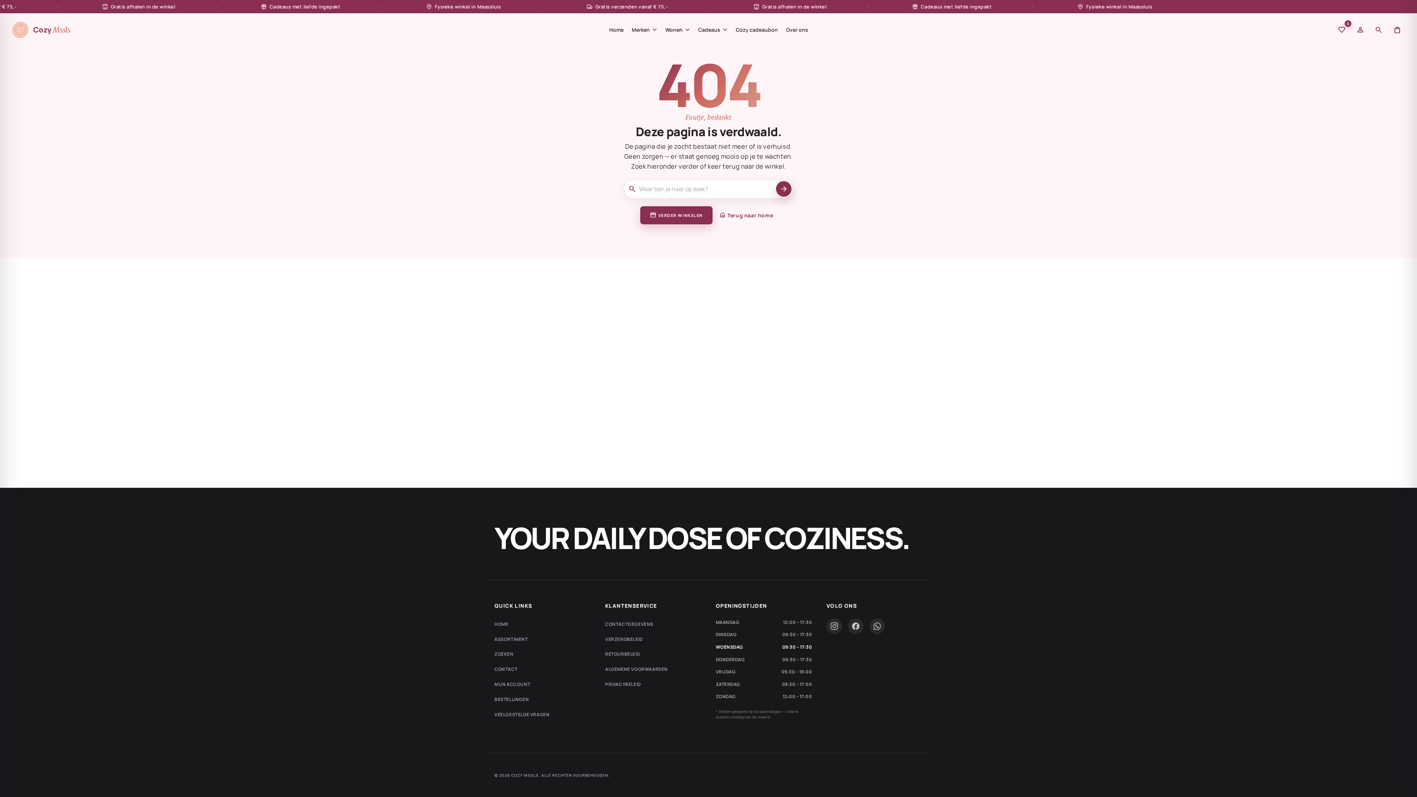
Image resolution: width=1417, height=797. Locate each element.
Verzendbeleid (624, 639)
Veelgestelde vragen (521, 714)
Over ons (797, 29)
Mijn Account (512, 684)
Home (616, 29)
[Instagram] (834, 626)
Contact (505, 669)
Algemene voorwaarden (636, 669)
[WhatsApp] (877, 626)
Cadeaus (713, 30)
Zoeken (504, 654)
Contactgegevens (629, 624)
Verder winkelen (676, 215)
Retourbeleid (622, 654)
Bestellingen (511, 699)
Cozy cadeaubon (757, 29)
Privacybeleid (623, 684)
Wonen (677, 30)
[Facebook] (855, 626)
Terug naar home (746, 215)
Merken (644, 30)
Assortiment (511, 639)
